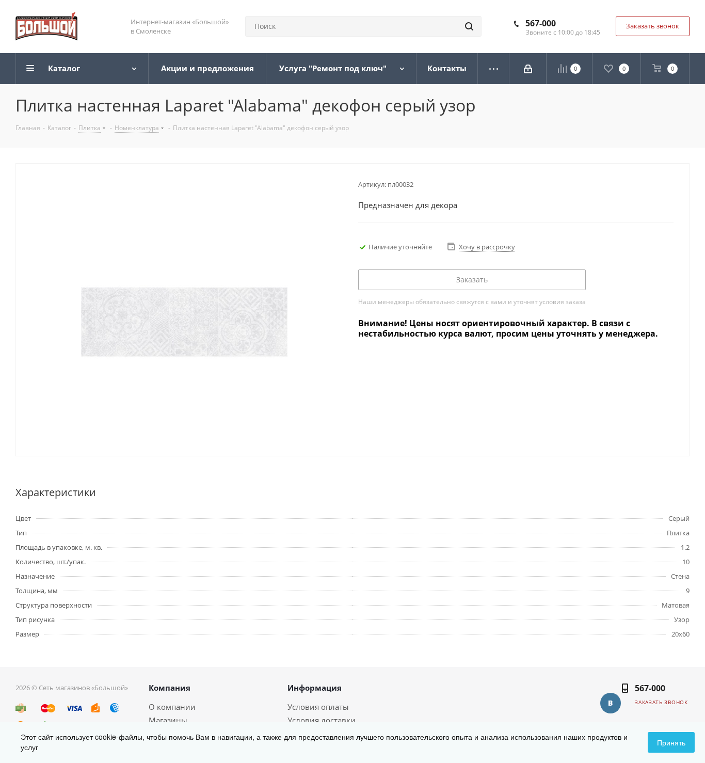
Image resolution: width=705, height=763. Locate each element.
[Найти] (469, 26)
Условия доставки (321, 720)
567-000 (540, 23)
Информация (314, 687)
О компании (172, 707)
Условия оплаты (318, 707)
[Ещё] (493, 68)
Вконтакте (610, 703)
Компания (169, 687)
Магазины (168, 720)
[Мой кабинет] (528, 68)
